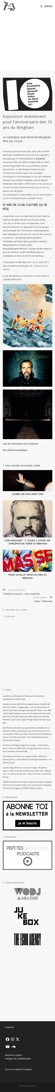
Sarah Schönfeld (27, 252)
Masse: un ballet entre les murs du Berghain (27, 576)
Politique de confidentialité (18, 1058)
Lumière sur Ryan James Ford (27, 494)
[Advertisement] (27, 41)
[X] (17, 1039)
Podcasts (9, 1027)
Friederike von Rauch (13, 241)
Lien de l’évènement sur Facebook (20, 443)
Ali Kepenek (21, 237)
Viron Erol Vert (24, 255)
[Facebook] (7, 1039)
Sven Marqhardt (10, 234)
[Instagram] (12, 1039)
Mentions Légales (13, 1055)
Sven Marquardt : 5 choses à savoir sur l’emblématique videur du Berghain (27, 542)
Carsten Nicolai (35, 248)
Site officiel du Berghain (15, 450)
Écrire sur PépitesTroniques (18, 1069)
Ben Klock (19, 183)
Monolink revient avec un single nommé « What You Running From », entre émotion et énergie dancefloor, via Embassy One (27, 759)
